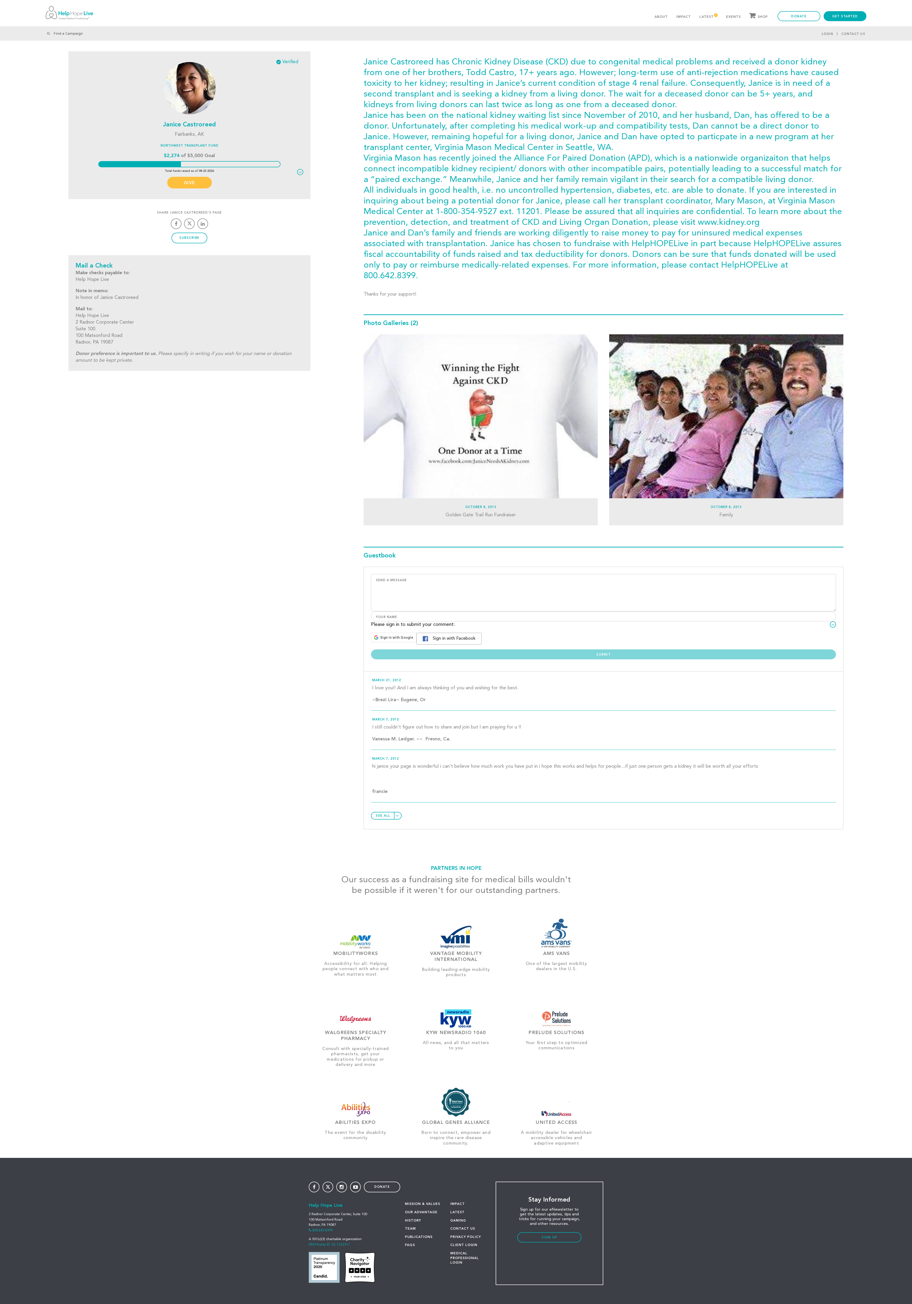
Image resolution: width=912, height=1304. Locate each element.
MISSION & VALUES (422, 1204)
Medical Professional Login (464, 1258)
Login (827, 34)
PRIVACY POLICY (465, 1237)
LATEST (457, 1212)
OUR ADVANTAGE (421, 1212)
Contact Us (853, 34)
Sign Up (549, 1237)
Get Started (845, 16)
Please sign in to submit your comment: (413, 624)
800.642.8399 (322, 1230)
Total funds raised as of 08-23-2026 (189, 171)
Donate (799, 16)
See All (383, 815)
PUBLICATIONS (418, 1237)
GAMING (458, 1220)
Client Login (463, 1245)
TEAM (410, 1228)
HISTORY (413, 1220)
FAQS (410, 1245)
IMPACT (457, 1204)
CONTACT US (462, 1228)
